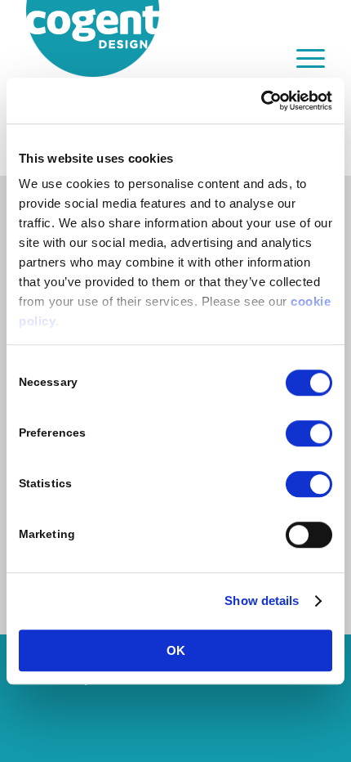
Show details (261, 600)
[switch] (309, 433)
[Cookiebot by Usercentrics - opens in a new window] (260, 100)
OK (176, 650)
